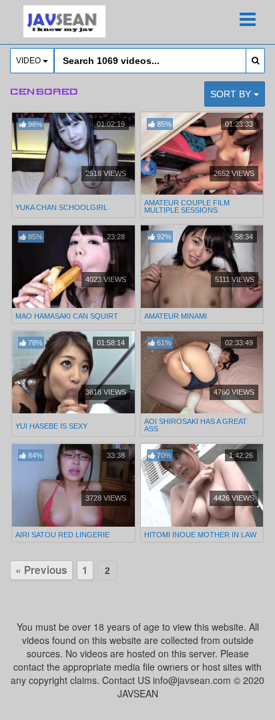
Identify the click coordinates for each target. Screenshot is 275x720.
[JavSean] (64, 21)
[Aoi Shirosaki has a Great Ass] (202, 372)
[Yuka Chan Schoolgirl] (73, 155)
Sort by (232, 94)
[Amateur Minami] (202, 266)
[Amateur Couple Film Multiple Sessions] (202, 154)
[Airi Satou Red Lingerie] (73, 485)
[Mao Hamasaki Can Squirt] (73, 266)
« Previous (41, 570)
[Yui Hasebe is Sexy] (73, 373)
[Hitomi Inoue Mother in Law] (202, 485)
